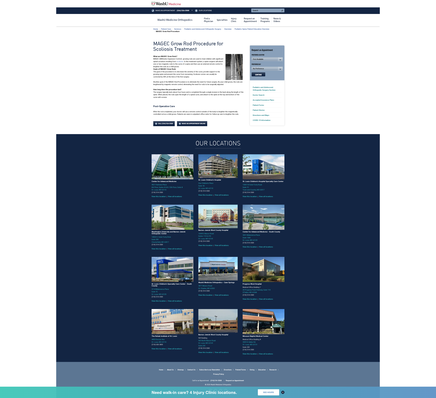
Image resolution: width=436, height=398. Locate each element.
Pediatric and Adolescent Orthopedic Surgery (202, 29)
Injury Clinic (234, 20)
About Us (170, 370)
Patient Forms (258, 105)
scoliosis (180, 61)
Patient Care (166, 29)
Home (155, 29)
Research (273, 370)
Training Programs (265, 20)
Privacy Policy (218, 374)
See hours (268, 392)
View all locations (175, 196)
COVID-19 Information (261, 120)
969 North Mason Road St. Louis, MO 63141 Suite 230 (207, 343)
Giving (252, 370)
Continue (258, 74)
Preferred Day (256, 64)
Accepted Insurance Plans (263, 100)
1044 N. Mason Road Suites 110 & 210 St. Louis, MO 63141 (206, 236)
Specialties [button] (222, 20)
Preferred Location (258, 55)
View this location (159, 196)
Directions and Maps (261, 115)
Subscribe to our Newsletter (209, 370)
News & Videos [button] (277, 20)
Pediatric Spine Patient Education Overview (252, 29)
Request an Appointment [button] (250, 20)
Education (262, 370)
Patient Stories (259, 110)
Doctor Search (258, 95)
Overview (228, 29)
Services (177, 29)
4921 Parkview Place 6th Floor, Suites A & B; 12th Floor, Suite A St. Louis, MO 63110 (167, 187)
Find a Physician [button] (208, 20)
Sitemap (180, 370)
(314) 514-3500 (157, 192)
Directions (228, 370)
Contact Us (191, 370)
